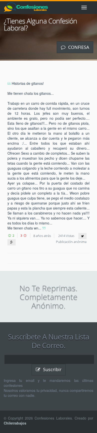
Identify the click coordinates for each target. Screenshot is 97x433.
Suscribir (51, 369)
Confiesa (78, 47)
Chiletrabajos (15, 423)
